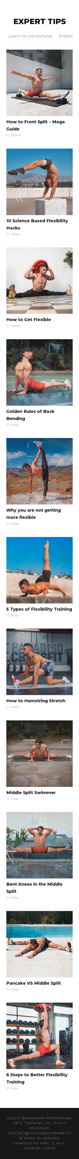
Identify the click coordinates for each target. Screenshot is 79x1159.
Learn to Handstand (30, 36)
